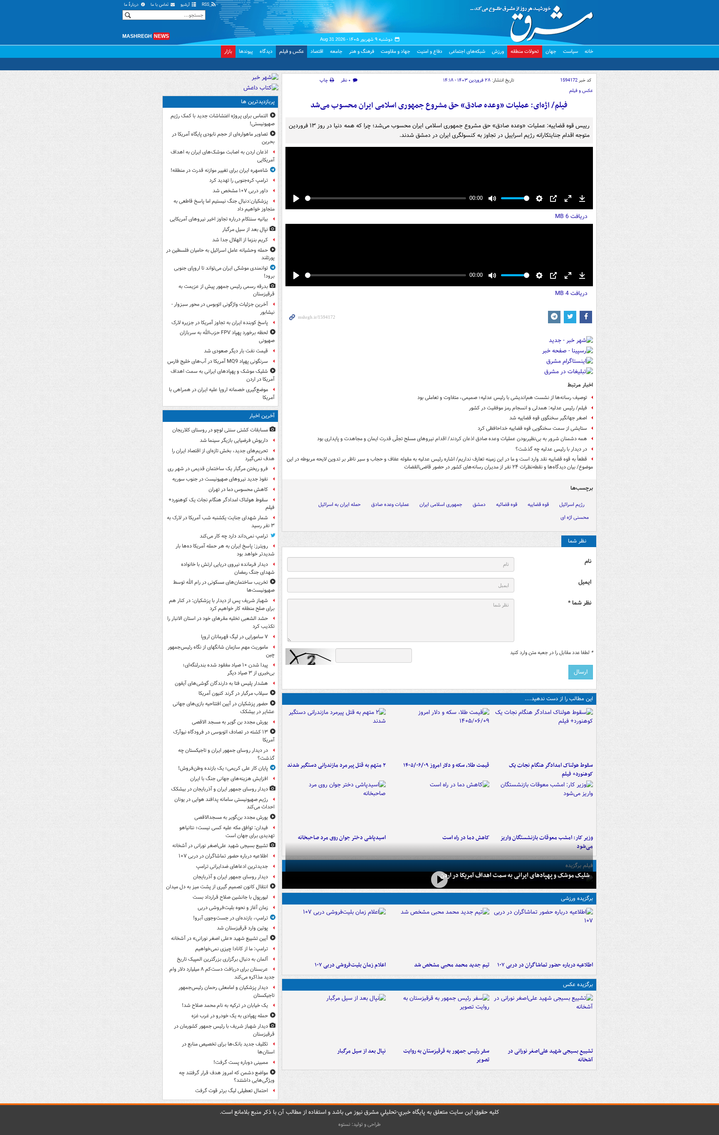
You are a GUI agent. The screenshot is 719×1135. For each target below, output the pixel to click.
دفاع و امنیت (429, 51)
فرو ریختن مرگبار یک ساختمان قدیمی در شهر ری (218, 469)
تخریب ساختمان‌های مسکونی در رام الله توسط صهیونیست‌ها (224, 586)
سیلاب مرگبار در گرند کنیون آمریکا (233, 693)
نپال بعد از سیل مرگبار (361, 1051)
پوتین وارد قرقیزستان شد (242, 928)
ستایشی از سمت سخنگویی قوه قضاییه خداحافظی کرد (532, 428)
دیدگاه (266, 51)
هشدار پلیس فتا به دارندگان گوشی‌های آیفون (221, 683)
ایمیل (584, 582)
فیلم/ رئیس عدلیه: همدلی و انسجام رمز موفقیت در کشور (528, 408)
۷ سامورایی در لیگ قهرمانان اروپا (234, 637)
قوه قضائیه (506, 504)
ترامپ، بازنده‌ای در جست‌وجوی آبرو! (230, 918)
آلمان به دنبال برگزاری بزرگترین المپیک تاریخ (222, 959)
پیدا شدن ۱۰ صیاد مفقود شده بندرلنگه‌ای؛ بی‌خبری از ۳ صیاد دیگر (229, 669)
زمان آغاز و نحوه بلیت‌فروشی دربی (233, 908)
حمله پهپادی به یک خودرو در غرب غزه (229, 1016)
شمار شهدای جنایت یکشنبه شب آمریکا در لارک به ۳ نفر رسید (221, 522)
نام (588, 561)
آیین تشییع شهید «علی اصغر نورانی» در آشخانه (219, 938)
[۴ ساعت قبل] (439, 733)
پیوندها (246, 51)
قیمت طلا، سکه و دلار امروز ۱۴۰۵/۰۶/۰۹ (446, 765)
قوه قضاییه (538, 504)
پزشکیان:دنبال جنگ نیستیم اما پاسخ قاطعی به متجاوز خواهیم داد (224, 205)
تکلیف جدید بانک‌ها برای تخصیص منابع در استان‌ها (228, 1048)
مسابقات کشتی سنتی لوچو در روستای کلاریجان (220, 430)
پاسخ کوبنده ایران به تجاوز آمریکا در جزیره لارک (219, 323)
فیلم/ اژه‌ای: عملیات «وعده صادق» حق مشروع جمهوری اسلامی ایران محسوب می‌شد (439, 105)
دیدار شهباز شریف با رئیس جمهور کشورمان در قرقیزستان (224, 1030)
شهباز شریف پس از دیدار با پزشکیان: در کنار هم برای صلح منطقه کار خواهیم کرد (222, 604)
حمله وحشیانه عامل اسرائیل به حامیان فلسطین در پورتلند (220, 254)
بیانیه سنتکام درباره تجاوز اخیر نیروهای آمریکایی (219, 219)
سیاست (570, 51)
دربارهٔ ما (132, 5)
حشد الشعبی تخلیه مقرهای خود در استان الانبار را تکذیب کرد (221, 622)
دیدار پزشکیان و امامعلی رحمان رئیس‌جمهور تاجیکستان (227, 991)
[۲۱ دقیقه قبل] (543, 733)
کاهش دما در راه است (465, 838)
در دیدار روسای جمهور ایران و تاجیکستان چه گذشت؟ (226, 754)
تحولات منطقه (525, 51)
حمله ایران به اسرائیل (339, 504)
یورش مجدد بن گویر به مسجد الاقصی (230, 722)
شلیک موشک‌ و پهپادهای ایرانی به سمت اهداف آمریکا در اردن (515, 875)
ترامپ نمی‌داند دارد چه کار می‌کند (234, 536)
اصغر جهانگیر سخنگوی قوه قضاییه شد (548, 418)
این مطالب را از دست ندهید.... (559, 698)
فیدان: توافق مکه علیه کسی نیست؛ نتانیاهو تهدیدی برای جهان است (227, 832)
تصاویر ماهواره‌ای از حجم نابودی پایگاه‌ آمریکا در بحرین (223, 138)
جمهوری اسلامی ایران (440, 504)
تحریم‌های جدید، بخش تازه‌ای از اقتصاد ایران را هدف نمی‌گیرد (223, 455)
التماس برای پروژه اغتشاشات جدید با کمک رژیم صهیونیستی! (223, 120)
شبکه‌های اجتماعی (467, 51)
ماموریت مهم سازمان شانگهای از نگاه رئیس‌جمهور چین (221, 651)
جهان (550, 51)
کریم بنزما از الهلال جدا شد (240, 240)
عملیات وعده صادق (390, 504)
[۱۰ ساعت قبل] (335, 805)
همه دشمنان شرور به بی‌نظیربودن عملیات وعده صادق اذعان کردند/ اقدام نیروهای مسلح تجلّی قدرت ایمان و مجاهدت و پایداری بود (452, 439)
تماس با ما (160, 5)
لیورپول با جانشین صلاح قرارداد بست (230, 897)
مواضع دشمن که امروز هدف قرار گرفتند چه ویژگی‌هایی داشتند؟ (227, 1077)
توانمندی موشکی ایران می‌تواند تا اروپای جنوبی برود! (224, 272)
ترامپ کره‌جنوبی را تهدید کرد (238, 180)
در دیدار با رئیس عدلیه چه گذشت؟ (551, 449)
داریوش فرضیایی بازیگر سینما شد (234, 440)
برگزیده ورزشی (577, 898)
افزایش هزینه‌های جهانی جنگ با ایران (229, 779)
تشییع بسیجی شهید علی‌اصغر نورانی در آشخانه (550, 1055)
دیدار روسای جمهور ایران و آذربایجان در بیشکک (219, 789)
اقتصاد (316, 51)
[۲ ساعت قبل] (543, 933)
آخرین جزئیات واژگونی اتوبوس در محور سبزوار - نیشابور (223, 308)
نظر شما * (579, 603)
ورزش (498, 51)
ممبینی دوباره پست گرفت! (240, 1062)
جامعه (336, 51)
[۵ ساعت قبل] (335, 733)
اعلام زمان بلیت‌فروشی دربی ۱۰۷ (350, 965)
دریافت (571, 216)
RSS (206, 5)
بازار (228, 51)
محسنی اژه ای (574, 517)
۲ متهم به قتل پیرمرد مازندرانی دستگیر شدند (336, 765)
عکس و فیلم (291, 51)
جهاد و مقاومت (395, 51)
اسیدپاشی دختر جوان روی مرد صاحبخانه (342, 838)
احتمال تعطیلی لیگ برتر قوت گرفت (231, 1091)
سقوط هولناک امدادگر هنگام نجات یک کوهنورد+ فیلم (551, 770)
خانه (589, 51)
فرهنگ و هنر (361, 51)
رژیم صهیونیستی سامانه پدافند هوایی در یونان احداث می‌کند (224, 803)
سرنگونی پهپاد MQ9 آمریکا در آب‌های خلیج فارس (217, 361)
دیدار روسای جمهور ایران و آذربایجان (230, 877)
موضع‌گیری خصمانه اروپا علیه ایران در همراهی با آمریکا (222, 393)
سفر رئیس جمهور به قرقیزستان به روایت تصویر (446, 1055)
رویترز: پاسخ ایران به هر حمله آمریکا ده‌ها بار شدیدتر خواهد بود (225, 550)
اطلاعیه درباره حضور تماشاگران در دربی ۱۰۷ (545, 965)
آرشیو (186, 5)
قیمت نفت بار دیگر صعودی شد (236, 351)
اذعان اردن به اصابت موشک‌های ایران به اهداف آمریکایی (223, 156)
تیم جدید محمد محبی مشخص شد (451, 965)
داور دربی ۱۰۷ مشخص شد (240, 191)
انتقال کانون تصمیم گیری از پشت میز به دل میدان (217, 887)
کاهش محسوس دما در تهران (238, 489)
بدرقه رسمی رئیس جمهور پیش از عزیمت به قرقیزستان (227, 290)
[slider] (385, 198)
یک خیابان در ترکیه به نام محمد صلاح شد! (225, 1005)
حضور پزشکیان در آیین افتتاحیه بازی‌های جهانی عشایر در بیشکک (224, 708)
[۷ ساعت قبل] (543, 805)
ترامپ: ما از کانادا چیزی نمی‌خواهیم (231, 949)
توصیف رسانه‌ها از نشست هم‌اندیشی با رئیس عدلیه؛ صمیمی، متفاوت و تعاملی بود (502, 397)
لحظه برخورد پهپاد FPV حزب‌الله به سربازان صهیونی (227, 336)
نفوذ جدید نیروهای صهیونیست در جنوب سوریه (220, 479)
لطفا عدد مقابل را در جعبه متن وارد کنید (551, 653)
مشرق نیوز (534, 21)
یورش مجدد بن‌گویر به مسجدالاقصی (231, 817)
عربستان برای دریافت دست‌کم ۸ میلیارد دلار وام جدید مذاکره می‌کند (222, 973)
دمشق (479, 504)
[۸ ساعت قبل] (439, 805)
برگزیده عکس (578, 984)
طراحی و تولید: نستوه (359, 1124)
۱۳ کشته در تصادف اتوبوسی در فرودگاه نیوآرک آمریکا (224, 736)
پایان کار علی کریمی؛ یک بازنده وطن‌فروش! (223, 768)
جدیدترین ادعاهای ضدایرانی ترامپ (232, 866)
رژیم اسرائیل (572, 504)
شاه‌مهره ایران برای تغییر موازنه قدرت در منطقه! (219, 170)
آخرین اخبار (262, 415)
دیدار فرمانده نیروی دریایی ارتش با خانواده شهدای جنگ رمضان (228, 568)
